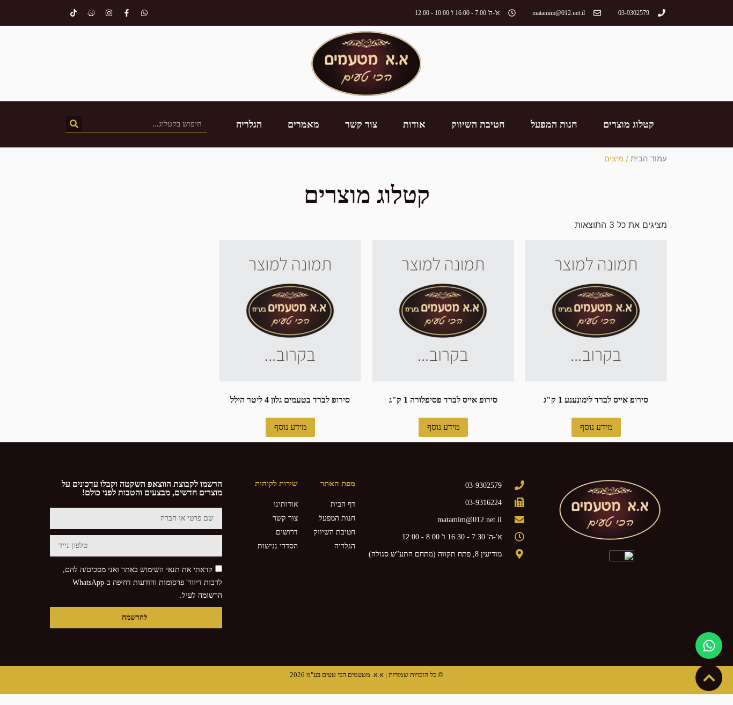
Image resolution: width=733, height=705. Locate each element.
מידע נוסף (596, 427)
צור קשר (361, 124)
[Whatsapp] (144, 12)
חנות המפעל (554, 124)
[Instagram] (108, 12)
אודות (414, 124)
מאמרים (303, 124)
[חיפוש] (74, 124)
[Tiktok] (73, 12)
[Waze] (91, 12)
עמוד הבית (649, 159)
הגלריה (249, 124)
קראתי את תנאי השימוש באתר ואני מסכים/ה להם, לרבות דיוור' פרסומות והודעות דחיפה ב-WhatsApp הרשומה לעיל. (142, 582)
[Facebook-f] (126, 12)
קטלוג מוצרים (628, 124)
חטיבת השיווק (478, 124)
